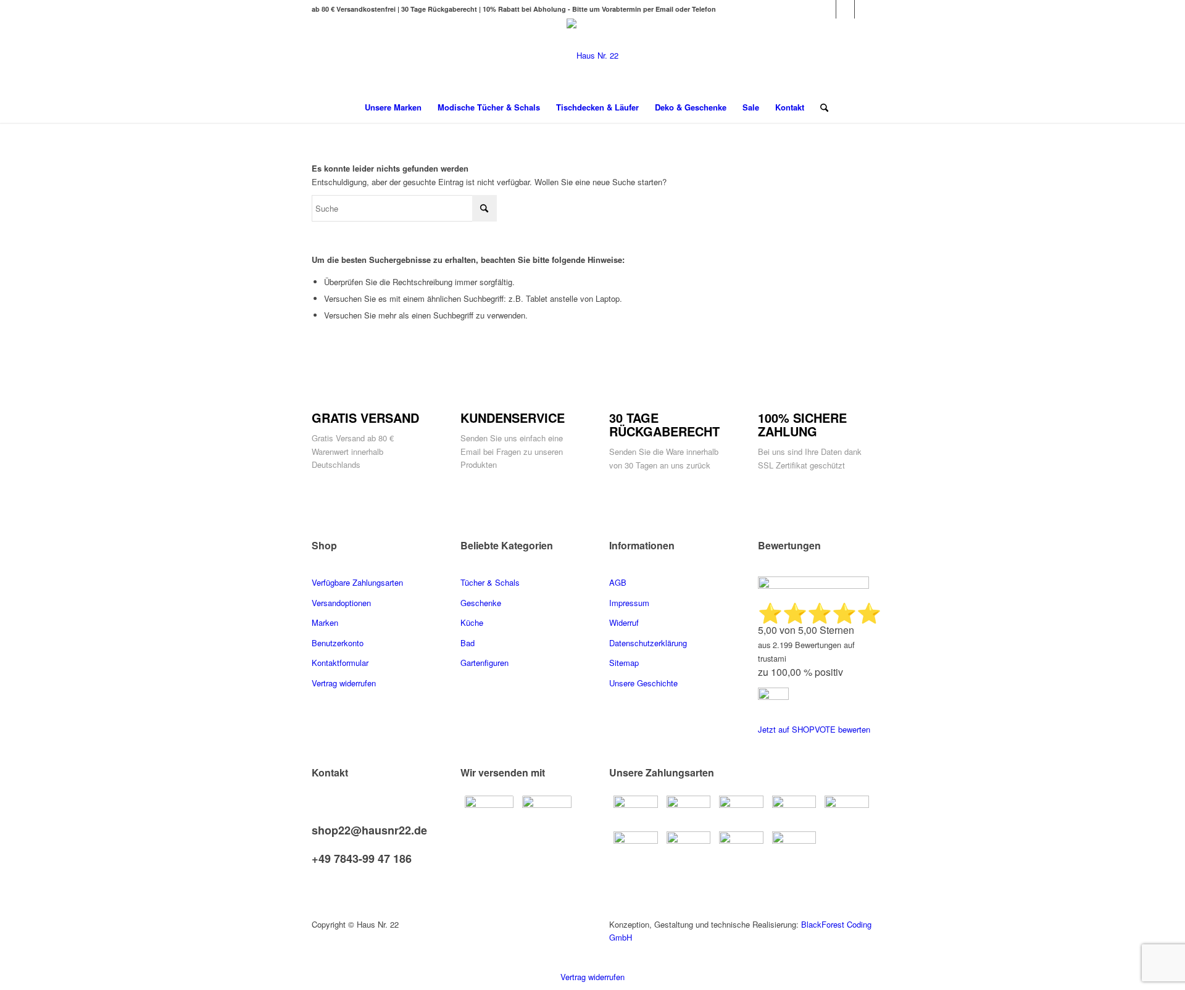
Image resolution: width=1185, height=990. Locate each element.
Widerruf (624, 622)
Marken (325, 622)
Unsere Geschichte (643, 683)
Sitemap (624, 662)
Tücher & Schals (490, 582)
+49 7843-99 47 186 (362, 859)
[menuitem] (393, 107)
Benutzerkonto (338, 643)
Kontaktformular (341, 662)
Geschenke (480, 603)
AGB (617, 582)
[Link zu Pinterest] (845, 9)
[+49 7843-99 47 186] (315, 846)
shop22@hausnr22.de (369, 830)
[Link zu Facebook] (827, 9)
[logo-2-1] (592, 55)
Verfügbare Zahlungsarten (357, 582)
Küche (471, 622)
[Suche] (820, 107)
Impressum (629, 603)
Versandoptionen (341, 603)
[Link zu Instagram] (864, 9)
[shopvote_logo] (773, 696)
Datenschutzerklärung (648, 643)
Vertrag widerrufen (592, 977)
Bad (467, 643)
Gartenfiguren (484, 662)
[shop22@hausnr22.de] (315, 817)
